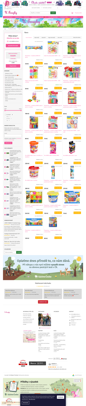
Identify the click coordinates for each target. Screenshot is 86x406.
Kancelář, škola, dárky (9, 82)
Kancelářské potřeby (9, 81)
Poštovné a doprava (47, 7)
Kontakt (24, 324)
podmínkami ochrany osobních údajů (12, 139)
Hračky (6, 97)
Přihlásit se (8, 142)
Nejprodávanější (51, 37)
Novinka (9, 118)
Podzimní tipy (41, 340)
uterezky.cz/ (73, 323)
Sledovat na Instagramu (46, 328)
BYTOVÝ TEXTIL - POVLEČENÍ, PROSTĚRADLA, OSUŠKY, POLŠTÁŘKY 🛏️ (13, 85)
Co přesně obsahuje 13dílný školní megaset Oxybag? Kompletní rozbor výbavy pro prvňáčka (44, 335)
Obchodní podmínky (36, 7)
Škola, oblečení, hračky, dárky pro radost (13, 79)
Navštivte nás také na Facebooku (76, 320)
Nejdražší (44, 37)
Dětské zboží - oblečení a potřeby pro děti (13, 89)
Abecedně (60, 37)
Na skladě (10, 114)
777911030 (73, 325)
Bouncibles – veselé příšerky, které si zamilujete (60, 345)
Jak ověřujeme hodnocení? (28, 319)
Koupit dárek (13, 65)
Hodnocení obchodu (43, 283)
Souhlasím (60, 397)
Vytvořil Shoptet (78, 375)
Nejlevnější (37, 37)
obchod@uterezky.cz (75, 314)
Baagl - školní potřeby (9, 77)
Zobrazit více (43, 301)
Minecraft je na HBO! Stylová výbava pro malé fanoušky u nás (44, 349)
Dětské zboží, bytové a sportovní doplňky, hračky (13, 94)
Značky (6, 100)
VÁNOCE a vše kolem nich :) (10, 99)
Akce (8, 116)
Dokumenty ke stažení (27, 322)
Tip (8, 120)
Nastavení (25, 402)
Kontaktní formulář (13, 45)
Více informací (32, 399)
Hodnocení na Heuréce (27, 321)
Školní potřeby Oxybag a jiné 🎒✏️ (12, 75)
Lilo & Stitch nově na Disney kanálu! (43, 344)
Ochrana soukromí (26, 317)
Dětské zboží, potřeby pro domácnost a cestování (13, 92)
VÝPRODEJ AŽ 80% (9, 73)
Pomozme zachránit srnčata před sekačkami (59, 341)
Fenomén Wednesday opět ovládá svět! (59, 350)
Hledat (53, 12)
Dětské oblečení (8, 87)
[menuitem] (8, 17)
